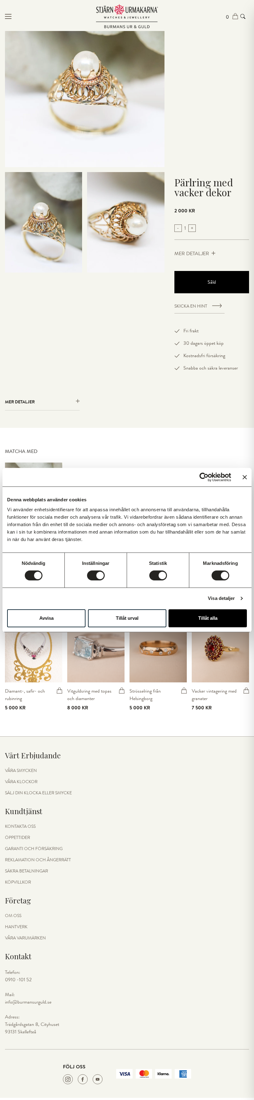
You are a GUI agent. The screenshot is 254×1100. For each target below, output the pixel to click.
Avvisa (46, 618)
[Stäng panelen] (245, 477)
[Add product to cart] (59, 690)
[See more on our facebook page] (83, 1079)
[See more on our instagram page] (68, 1079)
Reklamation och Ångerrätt (38, 860)
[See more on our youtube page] (98, 1079)
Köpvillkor (18, 882)
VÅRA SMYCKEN (21, 771)
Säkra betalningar (26, 871)
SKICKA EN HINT (190, 306)
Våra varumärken (25, 938)
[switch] (96, 575)
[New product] (33, 648)
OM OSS (13, 916)
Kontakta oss (20, 826)
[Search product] (243, 16)
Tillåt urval (127, 618)
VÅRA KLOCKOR (21, 782)
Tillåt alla (207, 618)
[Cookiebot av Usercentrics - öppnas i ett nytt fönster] (204, 477)
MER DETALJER (191, 253)
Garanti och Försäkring (34, 849)
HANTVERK (16, 927)
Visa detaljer (221, 598)
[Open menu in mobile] (45, 16)
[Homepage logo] (127, 16)
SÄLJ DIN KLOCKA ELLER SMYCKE (38, 793)
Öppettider (17, 838)
